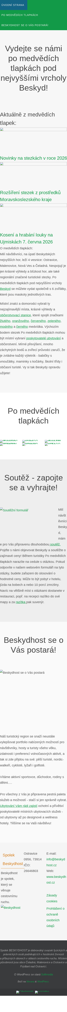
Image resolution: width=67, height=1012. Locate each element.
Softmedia (47, 974)
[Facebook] (24, 992)
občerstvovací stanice (15, 315)
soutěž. (55, 544)
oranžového (20, 321)
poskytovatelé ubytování (43, 338)
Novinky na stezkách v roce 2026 (33, 158)
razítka (21, 602)
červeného (38, 321)
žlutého (5, 321)
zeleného (54, 321)
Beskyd (5, 289)
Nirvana (30, 981)
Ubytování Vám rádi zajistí (18, 806)
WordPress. (43, 981)
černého (22, 326)
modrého (6, 326)
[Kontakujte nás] (42, 992)
